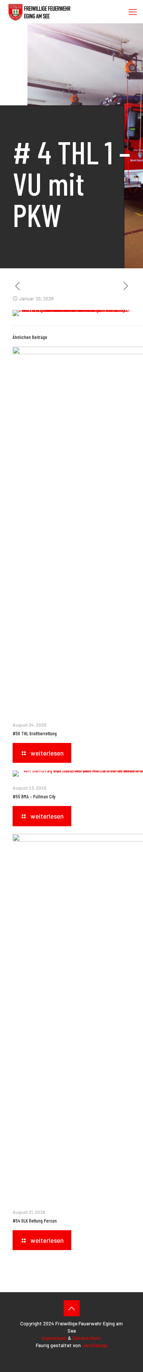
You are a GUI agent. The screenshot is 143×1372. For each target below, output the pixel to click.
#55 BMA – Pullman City (34, 796)
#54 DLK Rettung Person (35, 1221)
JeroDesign (95, 1345)
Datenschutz (86, 1338)
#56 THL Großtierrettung (35, 733)
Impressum (54, 1338)
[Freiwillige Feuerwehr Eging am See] (39, 11)
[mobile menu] (132, 11)
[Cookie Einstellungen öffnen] (129, 1362)
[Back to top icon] (72, 1308)
